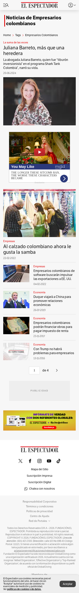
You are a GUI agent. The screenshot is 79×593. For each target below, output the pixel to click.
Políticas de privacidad (39, 511)
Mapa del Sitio (39, 469)
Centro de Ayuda (39, 516)
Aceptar (68, 584)
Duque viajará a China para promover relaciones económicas (52, 301)
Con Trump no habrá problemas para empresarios (53, 351)
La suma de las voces (15, 42)
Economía (39, 292)
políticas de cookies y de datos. (24, 589)
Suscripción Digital (39, 482)
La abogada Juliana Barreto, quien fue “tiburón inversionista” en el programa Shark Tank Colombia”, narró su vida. (35, 64)
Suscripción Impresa (39, 476)
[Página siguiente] (57, 372)
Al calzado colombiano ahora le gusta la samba (37, 249)
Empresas (9, 241)
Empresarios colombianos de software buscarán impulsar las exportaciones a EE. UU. (54, 275)
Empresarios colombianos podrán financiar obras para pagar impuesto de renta (52, 327)
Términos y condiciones (39, 506)
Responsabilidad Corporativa (40, 501)
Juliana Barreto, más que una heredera (33, 50)
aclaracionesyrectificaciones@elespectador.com (39, 550)
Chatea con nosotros (42, 488)
